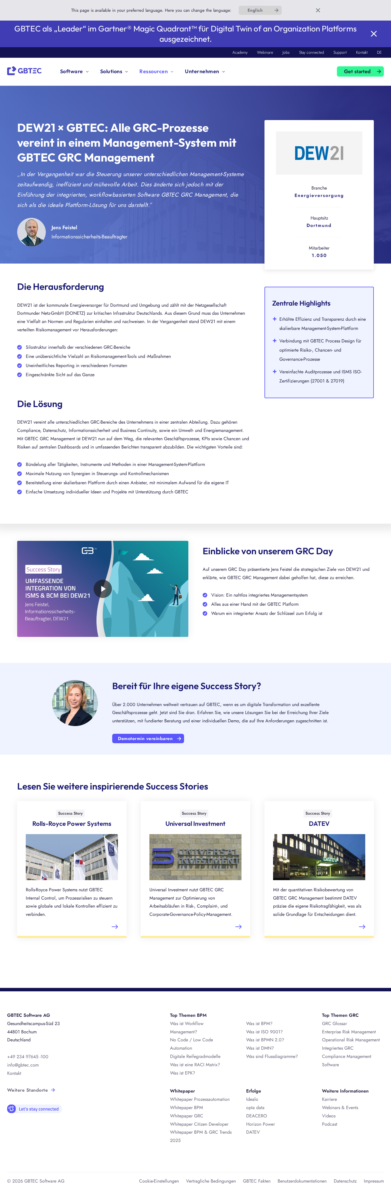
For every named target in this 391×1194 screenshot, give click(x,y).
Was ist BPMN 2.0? (265, 1039)
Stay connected (311, 52)
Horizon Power (260, 1124)
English (255, 10)
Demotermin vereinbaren (145, 738)
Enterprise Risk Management (349, 1031)
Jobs (286, 52)
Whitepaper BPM (186, 1107)
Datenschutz (345, 1181)
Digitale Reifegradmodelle (195, 1056)
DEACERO (256, 1116)
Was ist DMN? (260, 1048)
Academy (240, 52)
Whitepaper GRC (186, 1116)
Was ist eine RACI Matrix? (195, 1064)
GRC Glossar (334, 1023)
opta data (256, 1107)
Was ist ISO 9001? (264, 1031)
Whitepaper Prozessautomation (200, 1099)
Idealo (252, 1099)
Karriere (329, 1099)
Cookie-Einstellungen (159, 1181)
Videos (328, 1116)
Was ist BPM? (259, 1023)
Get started (357, 71)
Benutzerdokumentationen (302, 1181)
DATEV (253, 1132)
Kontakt (362, 52)
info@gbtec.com (23, 1065)
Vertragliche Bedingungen (211, 1181)
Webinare (265, 52)
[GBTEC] (24, 70)
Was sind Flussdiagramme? (272, 1056)
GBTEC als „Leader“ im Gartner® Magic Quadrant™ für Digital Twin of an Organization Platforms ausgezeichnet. (185, 33)
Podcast (329, 1124)
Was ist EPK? (182, 1073)
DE (379, 52)
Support (340, 52)
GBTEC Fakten (256, 1181)
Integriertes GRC (338, 1048)
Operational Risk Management (351, 1039)
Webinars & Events (340, 1107)
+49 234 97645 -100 (27, 1056)
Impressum (374, 1181)
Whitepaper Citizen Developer (199, 1124)
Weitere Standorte (27, 1090)
